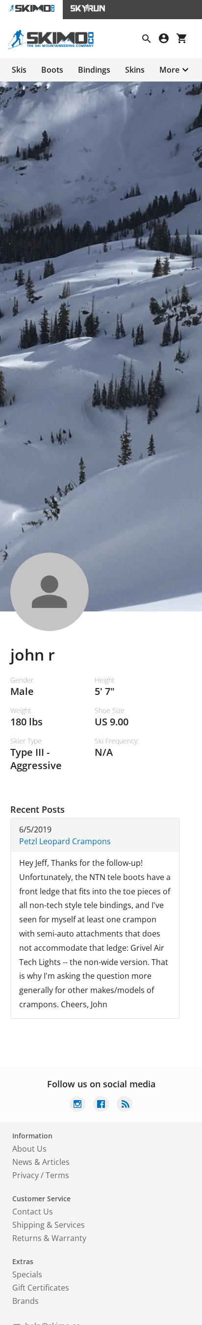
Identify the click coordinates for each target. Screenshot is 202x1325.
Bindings (94, 69)
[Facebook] (101, 1105)
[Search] (150, 39)
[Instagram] (77, 1105)
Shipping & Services (48, 1224)
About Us (29, 1148)
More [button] (169, 69)
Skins (135, 69)
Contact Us (32, 1211)
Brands (25, 1301)
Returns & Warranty (49, 1238)
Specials (27, 1274)
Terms (57, 1175)
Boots (52, 69)
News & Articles (41, 1162)
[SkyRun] (88, 9)
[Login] (168, 39)
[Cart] (185, 39)
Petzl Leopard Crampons (65, 841)
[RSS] (124, 1105)
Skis (19, 69)
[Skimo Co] (54, 46)
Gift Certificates (40, 1287)
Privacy (25, 1175)
